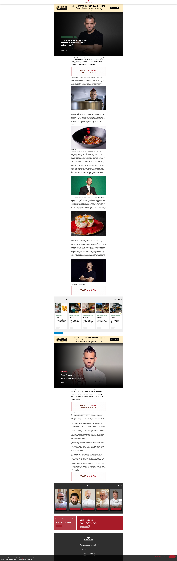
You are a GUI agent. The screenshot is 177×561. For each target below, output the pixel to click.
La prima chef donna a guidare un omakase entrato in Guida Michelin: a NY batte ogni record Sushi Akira (88, 321)
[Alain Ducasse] (102, 500)
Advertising (84, 553)
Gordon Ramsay (114, 507)
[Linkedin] (119, 334)
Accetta (172, 556)
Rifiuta (165, 556)
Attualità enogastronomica (74, 315)
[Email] (122, 334)
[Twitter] (120, 334)
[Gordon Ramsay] (116, 500)
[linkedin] (91, 549)
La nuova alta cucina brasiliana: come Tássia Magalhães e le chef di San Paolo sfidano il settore (74, 321)
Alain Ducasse (99, 507)
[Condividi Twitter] (66, 50)
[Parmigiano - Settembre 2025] (88, 8)
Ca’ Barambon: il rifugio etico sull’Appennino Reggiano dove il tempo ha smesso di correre (102, 321)
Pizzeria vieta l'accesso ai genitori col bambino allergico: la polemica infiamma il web (116, 321)
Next (120, 313)
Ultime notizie (60, 13)
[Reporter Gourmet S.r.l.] (88, 2)
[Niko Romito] (88, 500)
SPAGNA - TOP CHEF (63, 371)
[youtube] (115, 2)
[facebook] (112, 2)
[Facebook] (118, 334)
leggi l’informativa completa (25, 558)
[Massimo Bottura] (61, 500)
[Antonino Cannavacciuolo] (75, 500)
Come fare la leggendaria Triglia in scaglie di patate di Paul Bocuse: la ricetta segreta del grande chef (61, 321)
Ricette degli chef (59, 315)
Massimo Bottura (59, 507)
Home (56, 13)
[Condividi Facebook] (65, 50)
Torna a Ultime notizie (58, 333)
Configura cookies (158, 556)
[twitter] (117, 2)
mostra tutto (117, 299)
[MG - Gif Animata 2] (88, 71)
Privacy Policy (92, 553)
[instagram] (113, 2)
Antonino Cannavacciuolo (73, 507)
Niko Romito (85, 507)
